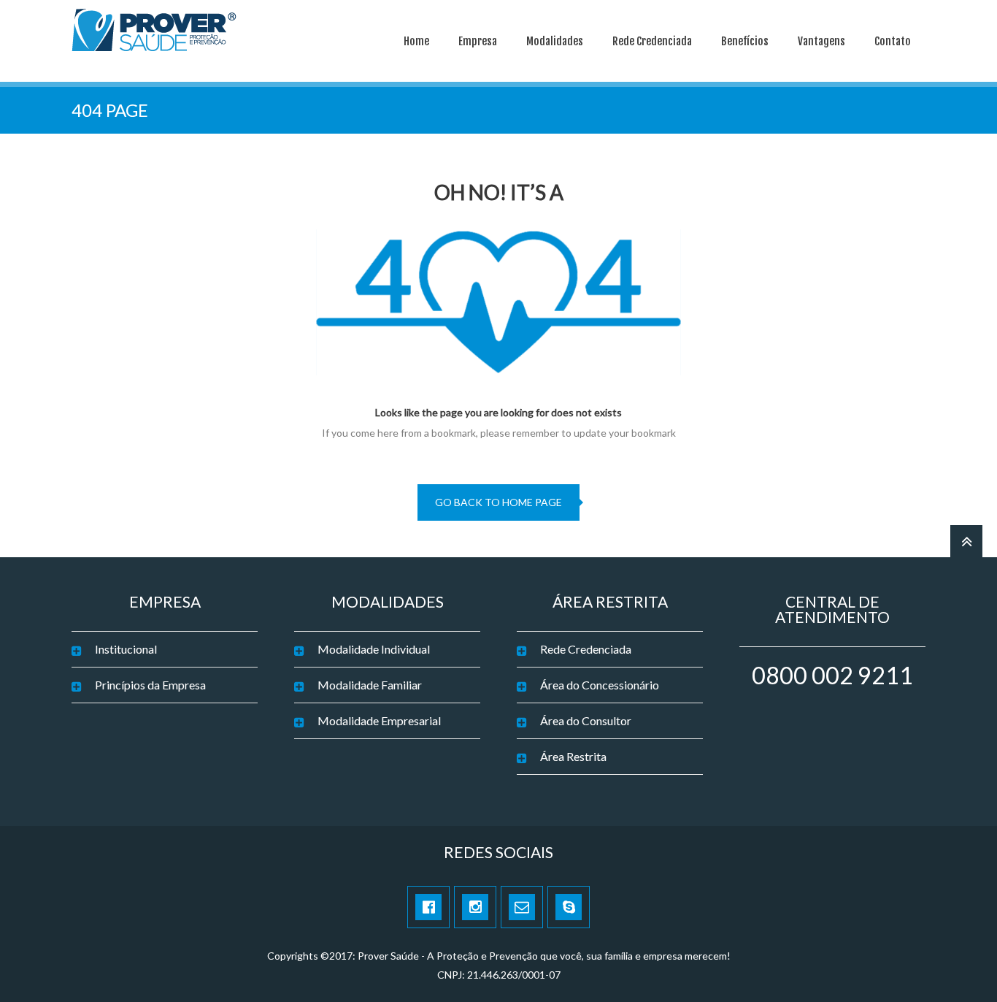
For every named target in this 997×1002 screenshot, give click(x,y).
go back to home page (498, 502)
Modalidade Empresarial (379, 720)
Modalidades (554, 41)
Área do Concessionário (599, 685)
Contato (892, 41)
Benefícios (745, 41)
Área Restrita (573, 756)
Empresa (477, 41)
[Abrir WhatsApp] (960, 965)
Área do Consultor (585, 720)
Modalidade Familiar (369, 685)
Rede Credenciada (652, 41)
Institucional (126, 649)
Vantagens (821, 41)
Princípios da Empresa (150, 685)
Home (416, 41)
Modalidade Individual (373, 649)
